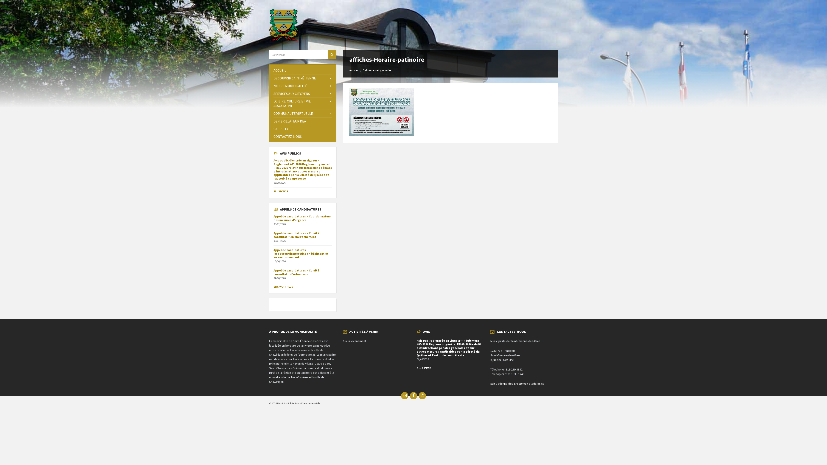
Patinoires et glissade (377, 70)
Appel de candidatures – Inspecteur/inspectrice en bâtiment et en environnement (301, 253)
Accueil (354, 70)
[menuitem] (303, 70)
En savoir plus (283, 286)
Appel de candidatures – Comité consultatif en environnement (296, 235)
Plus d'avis (281, 191)
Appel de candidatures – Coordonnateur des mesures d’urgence (302, 218)
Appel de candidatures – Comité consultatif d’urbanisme (296, 272)
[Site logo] (283, 40)
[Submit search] (332, 54)
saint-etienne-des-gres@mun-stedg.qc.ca (517, 384)
